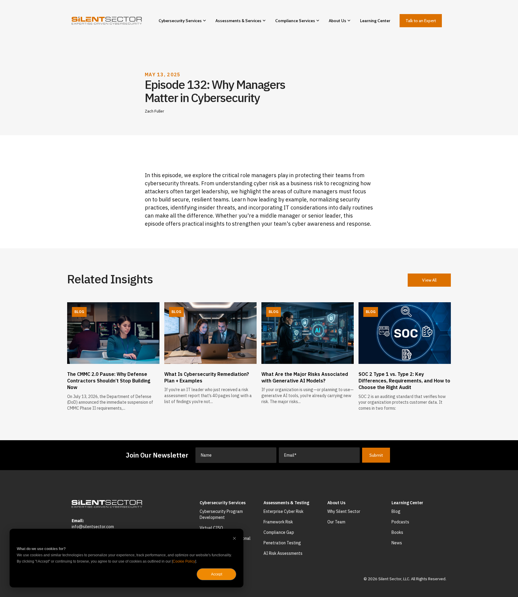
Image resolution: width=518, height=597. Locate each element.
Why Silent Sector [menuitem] (343, 511)
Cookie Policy (184, 561)
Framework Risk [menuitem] (278, 522)
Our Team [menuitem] (336, 522)
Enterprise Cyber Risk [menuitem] (283, 511)
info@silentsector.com (93, 526)
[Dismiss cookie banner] (234, 539)
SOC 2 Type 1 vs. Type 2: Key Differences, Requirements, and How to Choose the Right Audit (404, 381)
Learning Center (375, 20)
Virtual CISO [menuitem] (211, 528)
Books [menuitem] (397, 532)
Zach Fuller (154, 111)
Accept (216, 574)
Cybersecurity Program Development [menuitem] (222, 514)
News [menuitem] (396, 543)
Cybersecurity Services (180, 20)
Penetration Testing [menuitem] (282, 543)
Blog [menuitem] (395, 511)
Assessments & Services (238, 20)
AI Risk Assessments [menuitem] (282, 553)
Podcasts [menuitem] (400, 522)
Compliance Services (295, 20)
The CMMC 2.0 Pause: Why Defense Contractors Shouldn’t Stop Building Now (108, 381)
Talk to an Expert (421, 20)
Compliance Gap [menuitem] (278, 532)
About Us (337, 20)
